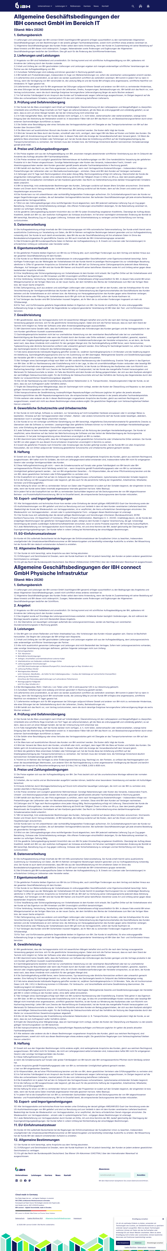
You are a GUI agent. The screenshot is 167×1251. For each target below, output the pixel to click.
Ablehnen (138, 1243)
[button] (163, 1219)
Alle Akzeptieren (123, 1243)
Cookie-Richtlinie (131, 1247)
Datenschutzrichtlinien (140, 1181)
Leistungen (36, 1175)
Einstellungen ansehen (155, 1243)
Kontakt (67, 1175)
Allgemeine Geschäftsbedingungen (58, 1218)
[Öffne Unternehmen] (51, 6)
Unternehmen (21, 1175)
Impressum (152, 1247)
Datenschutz (142, 1247)
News (57, 1175)
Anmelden (141, 1175)
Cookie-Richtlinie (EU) (35, 1218)
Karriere (48, 1175)
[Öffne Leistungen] (66, 6)
